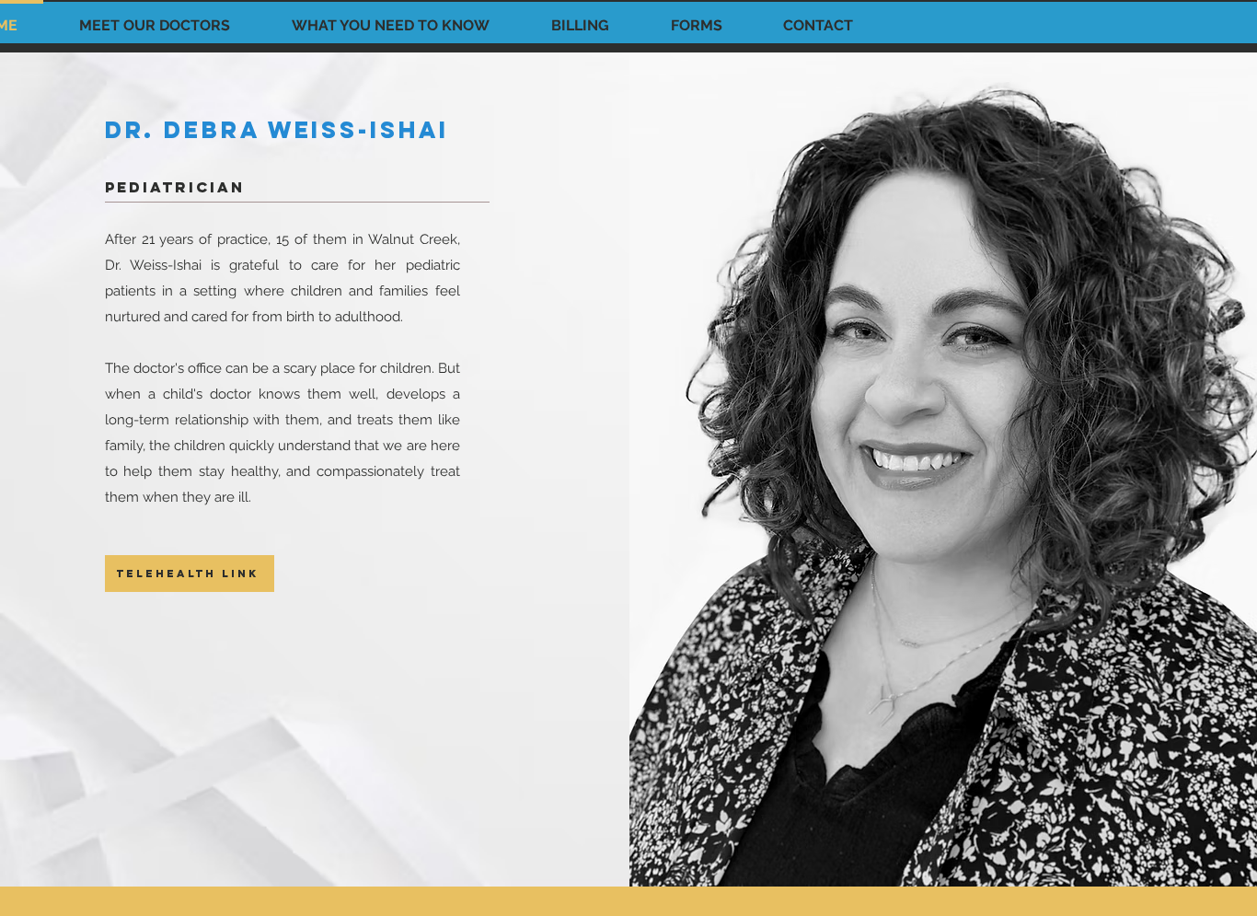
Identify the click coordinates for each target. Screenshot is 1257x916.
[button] (154, 17)
